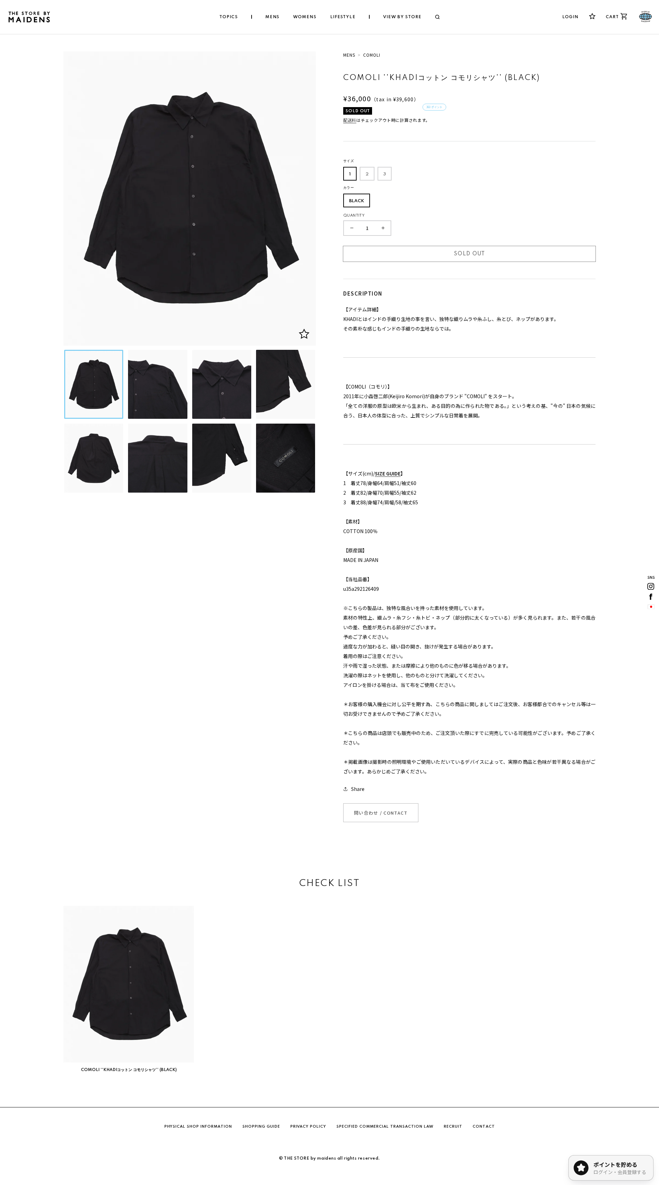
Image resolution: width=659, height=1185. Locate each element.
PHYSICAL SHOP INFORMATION (198, 1127)
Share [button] (358, 788)
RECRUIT (453, 1127)
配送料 (349, 120)
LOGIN (570, 17)
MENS (349, 55)
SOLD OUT (469, 254)
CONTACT (484, 1127)
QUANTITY (354, 216)
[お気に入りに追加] (304, 334)
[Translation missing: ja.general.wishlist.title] (592, 16)
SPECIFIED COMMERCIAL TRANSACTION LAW (384, 1127)
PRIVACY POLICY (308, 1127)
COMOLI (371, 55)
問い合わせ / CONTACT (381, 812)
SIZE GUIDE (388, 473)
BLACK (356, 201)
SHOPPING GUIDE (261, 1127)
